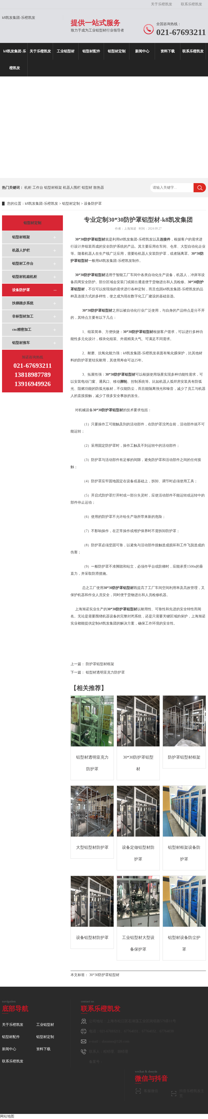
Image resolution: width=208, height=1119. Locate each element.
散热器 (98, 187)
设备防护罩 (93, 203)
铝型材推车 (21, 343)
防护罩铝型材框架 (100, 664)
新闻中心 (142, 51)
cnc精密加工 (21, 329)
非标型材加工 (22, 316)
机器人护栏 (21, 250)
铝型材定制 (117, 51)
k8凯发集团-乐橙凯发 (18, 18)
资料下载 (168, 51)
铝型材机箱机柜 (24, 277)
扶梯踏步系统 (22, 303)
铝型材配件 (91, 51)
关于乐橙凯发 (161, 4)
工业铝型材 (66, 51)
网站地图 (7, 1116)
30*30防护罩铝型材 (104, 975)
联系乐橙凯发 (191, 4)
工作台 (37, 187)
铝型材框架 (53, 187)
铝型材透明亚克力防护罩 (105, 672)
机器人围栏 (72, 187)
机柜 (27, 187)
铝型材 (87, 187)
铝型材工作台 (22, 263)
